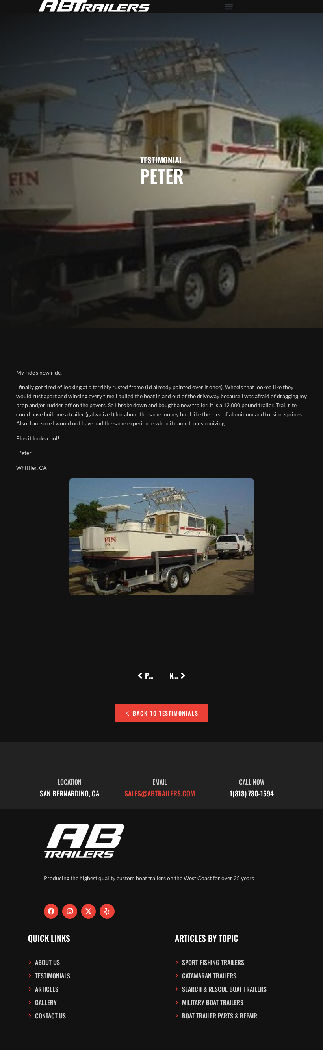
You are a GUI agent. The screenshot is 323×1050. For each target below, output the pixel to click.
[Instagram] (69, 911)
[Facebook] (51, 911)
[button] (229, 6)
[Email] (159, 762)
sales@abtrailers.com (159, 793)
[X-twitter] (88, 911)
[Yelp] (107, 911)
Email (159, 782)
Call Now (251, 782)
